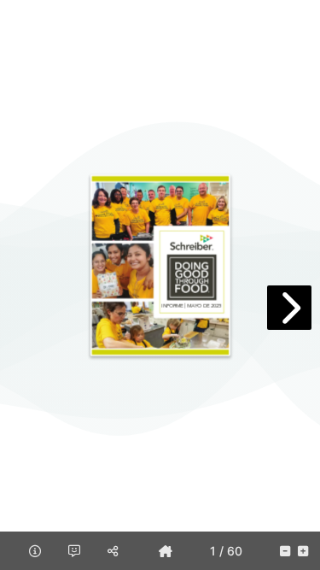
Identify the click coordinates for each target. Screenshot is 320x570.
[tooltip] (165, 551)
